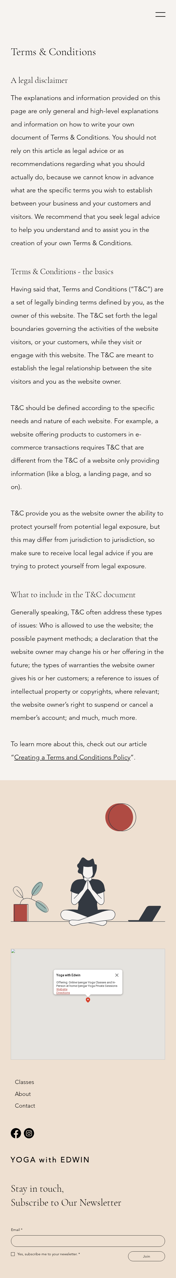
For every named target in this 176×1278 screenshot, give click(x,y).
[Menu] (160, 14)
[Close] (116, 975)
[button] (88, 1000)
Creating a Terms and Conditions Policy (72, 757)
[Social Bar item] (16, 1133)
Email (16, 1229)
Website (61, 989)
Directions (63, 992)
